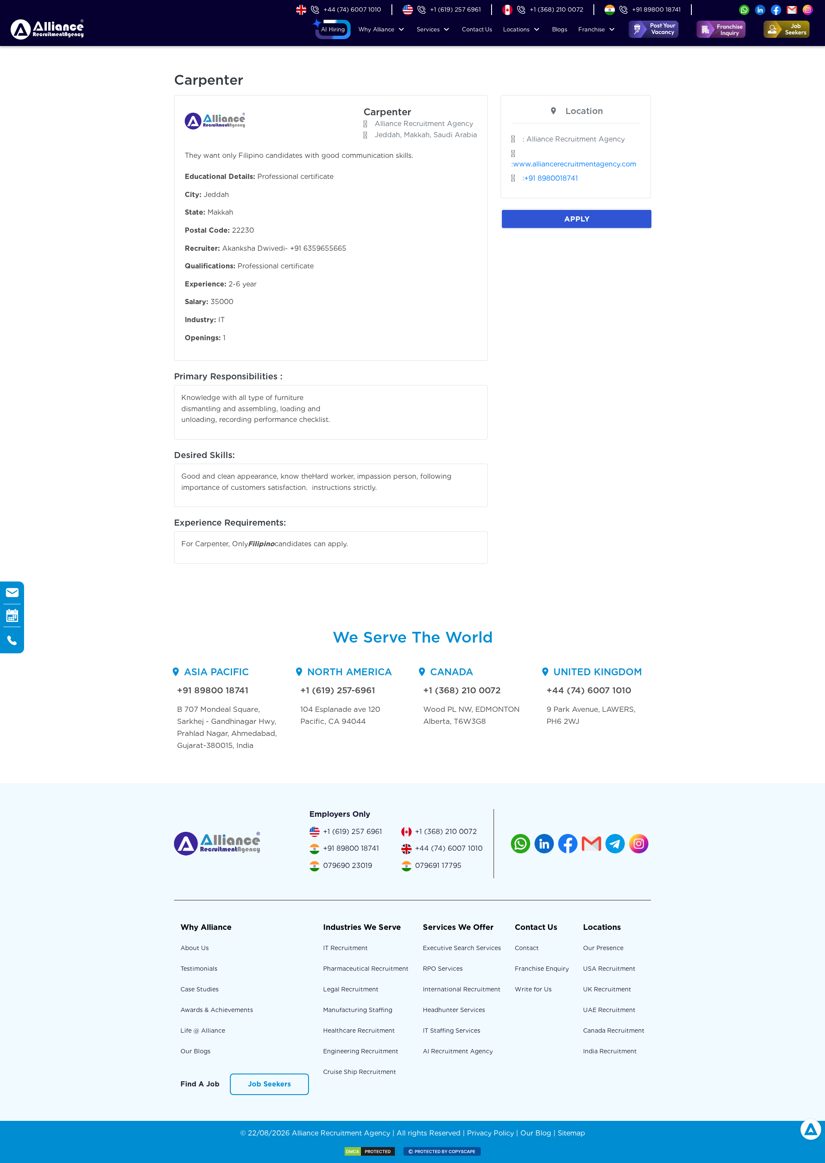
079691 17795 (438, 865)
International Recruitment (462, 989)
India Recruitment (610, 1051)
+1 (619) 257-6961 (337, 690)
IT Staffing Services (451, 1030)
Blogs (559, 29)
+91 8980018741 (551, 178)
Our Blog (535, 1133)
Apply (577, 218)
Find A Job (200, 1084)
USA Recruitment (609, 968)
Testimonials (198, 968)
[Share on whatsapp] (744, 9)
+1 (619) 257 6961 (455, 9)
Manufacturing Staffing (357, 1009)
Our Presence (603, 948)
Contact (477, 29)
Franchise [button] (591, 29)
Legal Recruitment (351, 989)
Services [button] (428, 29)
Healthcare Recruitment (359, 1030)
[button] (333, 30)
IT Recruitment (345, 948)
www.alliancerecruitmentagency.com (574, 164)
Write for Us (533, 989)
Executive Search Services (462, 948)
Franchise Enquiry (542, 968)
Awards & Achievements (216, 1009)
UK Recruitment (607, 989)
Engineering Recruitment (360, 1051)
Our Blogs (195, 1051)
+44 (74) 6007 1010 (352, 9)
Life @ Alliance (202, 1030)
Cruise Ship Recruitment (359, 1071)
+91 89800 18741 (656, 9)
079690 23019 (347, 865)
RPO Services (443, 968)
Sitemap (571, 1133)
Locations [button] (516, 29)
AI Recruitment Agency (458, 1051)
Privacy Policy (490, 1133)
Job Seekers (269, 1084)
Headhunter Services (454, 1009)
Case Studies (199, 989)
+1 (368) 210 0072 (556, 9)
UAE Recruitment (609, 1009)
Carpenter (387, 111)
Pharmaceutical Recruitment (366, 968)
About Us (194, 948)
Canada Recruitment (614, 1030)
